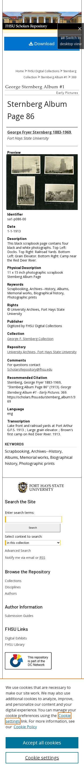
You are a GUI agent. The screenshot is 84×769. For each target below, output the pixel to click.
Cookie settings (42, 757)
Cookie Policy (25, 726)
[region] (42, 724)
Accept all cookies (42, 742)
